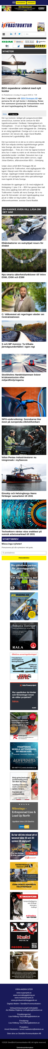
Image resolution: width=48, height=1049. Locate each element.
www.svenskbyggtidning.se (24, 995)
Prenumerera (21, 2)
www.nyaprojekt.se (24, 993)
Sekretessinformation (25, 1048)
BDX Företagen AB (29, 98)
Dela (5, 114)
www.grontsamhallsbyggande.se (24, 1000)
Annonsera (31, 2)
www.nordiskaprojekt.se (24, 998)
